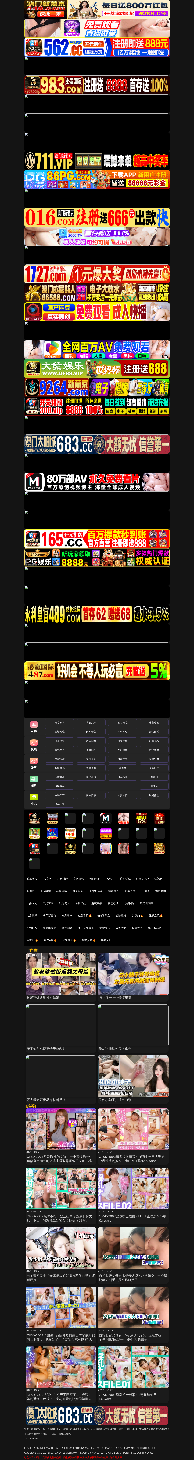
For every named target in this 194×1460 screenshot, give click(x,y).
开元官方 (32, 928)
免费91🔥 (32, 940)
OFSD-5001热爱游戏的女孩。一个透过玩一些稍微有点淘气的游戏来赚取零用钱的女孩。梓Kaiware (59, 1160)
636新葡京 (103, 915)
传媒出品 (60, 786)
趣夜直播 (96, 903)
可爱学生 (123, 759)
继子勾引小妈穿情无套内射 (46, 1049)
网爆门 (154, 777)
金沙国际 (67, 928)
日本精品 (91, 731)
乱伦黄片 (64, 903)
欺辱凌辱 (60, 749)
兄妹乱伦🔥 (69, 940)
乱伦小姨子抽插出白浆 (115, 1100)
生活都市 (60, 795)
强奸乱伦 (91, 722)
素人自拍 (154, 731)
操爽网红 (113, 891)
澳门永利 (94, 878)
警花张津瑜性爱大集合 (115, 1049)
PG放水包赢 (96, 891)
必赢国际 (61, 891)
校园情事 (91, 795)
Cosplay (122, 731)
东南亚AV (154, 740)
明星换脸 (91, 767)
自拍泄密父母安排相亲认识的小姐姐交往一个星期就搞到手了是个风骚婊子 (133, 1277)
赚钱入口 (106, 940)
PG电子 (110, 878)
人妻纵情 (123, 795)
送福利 (158, 878)
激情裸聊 (121, 915)
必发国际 (129, 903)
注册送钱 (125, 878)
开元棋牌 (62, 878)
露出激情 (91, 777)
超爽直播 (130, 891)
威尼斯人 (32, 878)
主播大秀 (32, 903)
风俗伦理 (154, 795)
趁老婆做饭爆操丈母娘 (43, 997)
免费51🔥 (137, 915)
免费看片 (104, 928)
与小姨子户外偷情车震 (115, 997)
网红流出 (123, 749)
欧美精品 (123, 722)
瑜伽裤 (122, 767)
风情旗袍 (60, 767)
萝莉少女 (154, 722)
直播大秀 (137, 928)
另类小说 (60, 804)
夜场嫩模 (113, 903)
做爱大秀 (121, 928)
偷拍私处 (80, 903)
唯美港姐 (123, 740)
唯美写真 (123, 777)
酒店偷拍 (160, 891)
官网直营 (78, 878)
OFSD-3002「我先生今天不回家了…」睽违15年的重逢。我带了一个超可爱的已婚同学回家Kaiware (59, 1399)
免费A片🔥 (50, 940)
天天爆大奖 (49, 928)
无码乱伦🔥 (156, 915)
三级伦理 (60, 731)
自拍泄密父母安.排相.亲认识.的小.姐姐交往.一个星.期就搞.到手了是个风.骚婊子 (132, 1337)
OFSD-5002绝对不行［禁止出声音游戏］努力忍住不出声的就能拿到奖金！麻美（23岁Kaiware (59, 1220)
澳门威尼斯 (155, 928)
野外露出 (154, 749)
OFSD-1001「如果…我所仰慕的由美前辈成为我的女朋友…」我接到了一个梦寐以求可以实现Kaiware (61, 1339)
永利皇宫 (67, 915)
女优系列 (91, 759)
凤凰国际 (78, 891)
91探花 (91, 749)
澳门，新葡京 (86, 928)
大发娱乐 (32, 915)
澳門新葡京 (49, 915)
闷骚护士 (154, 767)
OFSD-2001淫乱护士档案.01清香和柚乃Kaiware (127, 1397)
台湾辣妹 (60, 740)
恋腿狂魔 (154, 759)
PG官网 (47, 878)
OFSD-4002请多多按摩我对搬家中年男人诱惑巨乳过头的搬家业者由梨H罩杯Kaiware (132, 1158)
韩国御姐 (91, 740)
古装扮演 (60, 759)
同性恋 (154, 786)
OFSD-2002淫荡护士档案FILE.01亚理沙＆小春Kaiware (132, 1218)
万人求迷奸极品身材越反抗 (46, 1100)
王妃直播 (48, 903)
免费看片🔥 (85, 915)
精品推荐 (60, 722)
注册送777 (142, 878)
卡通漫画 (60, 777)
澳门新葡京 (146, 903)
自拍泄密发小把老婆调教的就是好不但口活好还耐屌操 (61, 1277)
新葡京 (30, 891)
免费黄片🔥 (89, 940)
